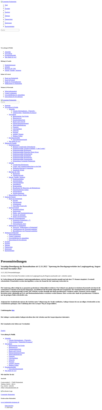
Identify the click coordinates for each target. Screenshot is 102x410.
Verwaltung (8, 53)
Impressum (8, 23)
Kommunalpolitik (10, 55)
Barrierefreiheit (9, 26)
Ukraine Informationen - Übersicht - (20, 340)
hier (13, 310)
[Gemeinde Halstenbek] (8, 1)
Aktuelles (8, 52)
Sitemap (7, 16)
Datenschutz (9, 19)
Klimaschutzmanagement (17, 353)
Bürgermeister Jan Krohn (17, 345)
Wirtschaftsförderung (15, 354)
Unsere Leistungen (11, 93)
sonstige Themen (14, 363)
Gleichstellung (13, 358)
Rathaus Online (14, 365)
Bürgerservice (13, 347)
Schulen (7, 67)
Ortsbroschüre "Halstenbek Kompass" (21, 342)
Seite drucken (9, 406)
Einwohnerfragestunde (16, 369)
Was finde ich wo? (10, 57)
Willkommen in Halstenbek (13, 83)
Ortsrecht (12, 360)
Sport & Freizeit (10, 80)
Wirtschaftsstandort (11, 91)
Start (6, 5)
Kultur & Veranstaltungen (13, 82)
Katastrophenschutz (15, 349)
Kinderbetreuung (10, 65)
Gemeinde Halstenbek (8, 394)
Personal (11, 362)
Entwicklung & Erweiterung (14, 97)
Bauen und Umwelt (15, 351)
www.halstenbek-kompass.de (10, 402)
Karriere (7, 12)
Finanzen (12, 356)
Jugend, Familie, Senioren (13, 70)
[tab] (51, 374)
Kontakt (7, 8)
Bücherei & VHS (10, 68)
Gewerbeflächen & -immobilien (15, 95)
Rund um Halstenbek (11, 78)
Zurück (3, 330)
